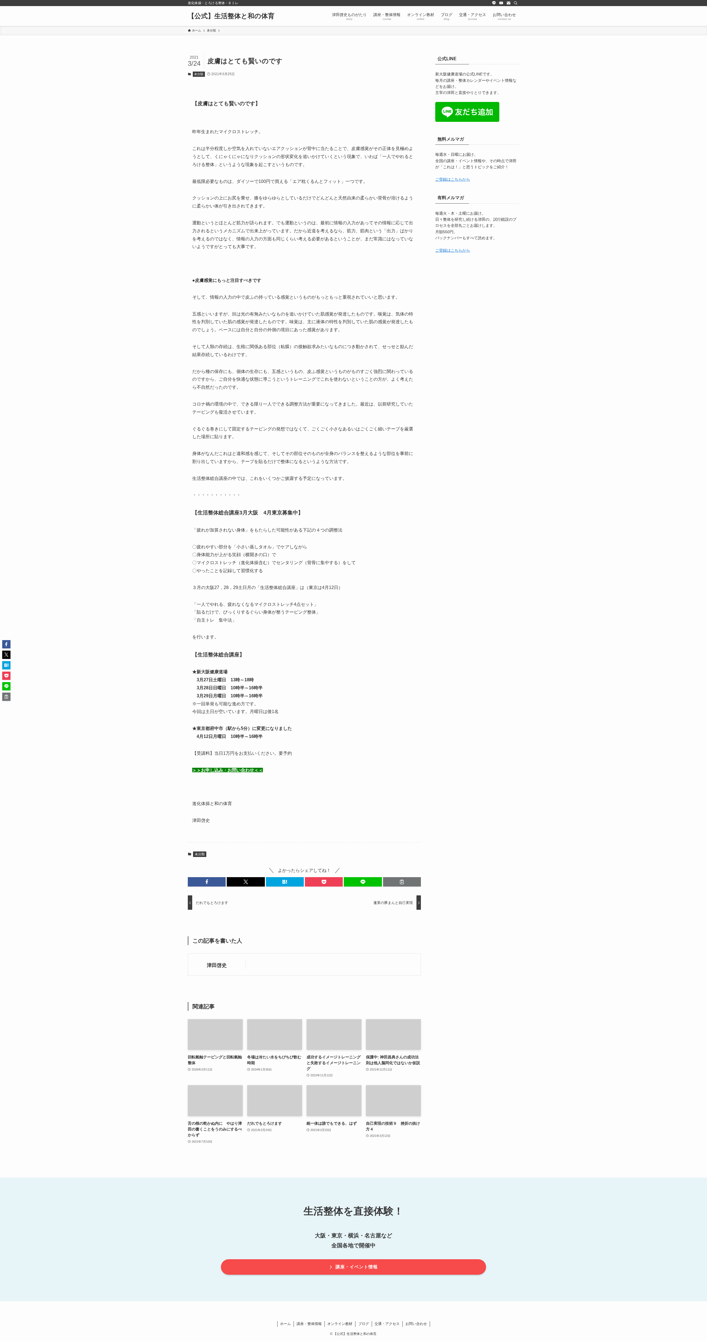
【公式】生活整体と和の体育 (231, 16)
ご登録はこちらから (452, 179)
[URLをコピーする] (402, 882)
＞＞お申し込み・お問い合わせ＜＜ (227, 770)
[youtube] (501, 3)
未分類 (198, 74)
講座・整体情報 (309, 1324)
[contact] (508, 3)
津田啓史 (217, 965)
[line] (494, 3)
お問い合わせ (416, 1324)
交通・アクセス (387, 1324)
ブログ (363, 1324)
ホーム (285, 1324)
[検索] (515, 3)
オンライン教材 (339, 1324)
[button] (207, 882)
